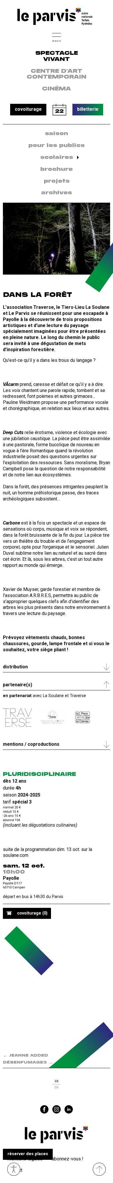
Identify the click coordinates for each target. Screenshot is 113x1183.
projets (57, 181)
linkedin (68, 1109)
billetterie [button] (88, 109)
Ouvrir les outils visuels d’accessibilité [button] (13, 1169)
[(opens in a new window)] (17, 717)
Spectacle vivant (56, 56)
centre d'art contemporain (56, 74)
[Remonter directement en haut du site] (99, 1169)
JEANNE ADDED (25, 1055)
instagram (56, 1109)
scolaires (56, 157)
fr (56, 1081)
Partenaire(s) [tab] (17, 684)
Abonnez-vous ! (67, 1159)
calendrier (59, 109)
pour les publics (56, 145)
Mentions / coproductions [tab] (31, 744)
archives (56, 192)
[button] (56, 36)
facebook (44, 1109)
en (56, 1087)
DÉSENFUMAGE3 (28, 1062)
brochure (56, 169)
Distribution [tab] (15, 666)
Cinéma (56, 89)
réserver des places (28, 1153)
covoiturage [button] (28, 109)
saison (56, 133)
